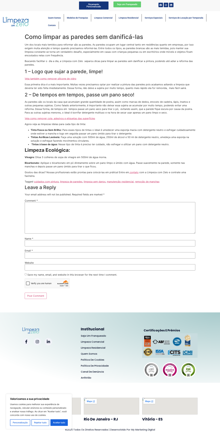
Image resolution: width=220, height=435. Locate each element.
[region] (39, 411)
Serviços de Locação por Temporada (186, 18)
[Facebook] (160, 5)
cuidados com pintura (46, 181)
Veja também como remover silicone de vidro (50, 78)
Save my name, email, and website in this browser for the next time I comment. (72, 274)
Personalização (20, 422)
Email (29, 250)
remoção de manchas (147, 181)
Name (29, 238)
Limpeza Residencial (129, 18)
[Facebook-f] (26, 341)
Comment (31, 200)
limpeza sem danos (95, 181)
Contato (52, 25)
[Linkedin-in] (48, 341)
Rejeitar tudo (40, 422)
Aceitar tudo (59, 422)
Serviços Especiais (154, 18)
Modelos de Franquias (77, 18)
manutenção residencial (120, 181)
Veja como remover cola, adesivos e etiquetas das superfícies (60, 118)
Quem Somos (54, 18)
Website (29, 263)
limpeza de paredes (71, 181)
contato (134, 172)
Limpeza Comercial (103, 18)
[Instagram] (166, 5)
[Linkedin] (171, 5)
